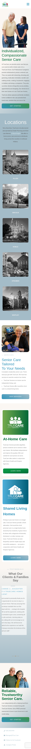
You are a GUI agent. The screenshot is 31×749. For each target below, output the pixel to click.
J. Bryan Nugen (15, 133)
